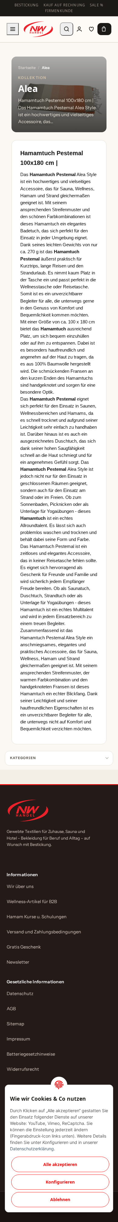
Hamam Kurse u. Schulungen (37, 916)
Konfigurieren (60, 1182)
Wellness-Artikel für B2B (32, 901)
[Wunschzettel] (91, 29)
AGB (11, 1008)
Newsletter (18, 962)
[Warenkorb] (104, 29)
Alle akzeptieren (60, 1164)
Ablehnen (60, 1199)
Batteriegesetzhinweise (31, 1054)
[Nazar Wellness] (38, 29)
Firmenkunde (59, 10)
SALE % (96, 5)
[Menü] (13, 29)
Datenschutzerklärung (32, 1148)
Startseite (27, 67)
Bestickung (27, 5)
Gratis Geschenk (24, 947)
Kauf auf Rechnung (64, 5)
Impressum (18, 1039)
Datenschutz (20, 993)
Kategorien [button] (23, 758)
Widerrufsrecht (23, 1069)
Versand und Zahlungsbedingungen (44, 932)
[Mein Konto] (79, 29)
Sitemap (15, 1024)
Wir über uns (20, 886)
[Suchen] (66, 29)
